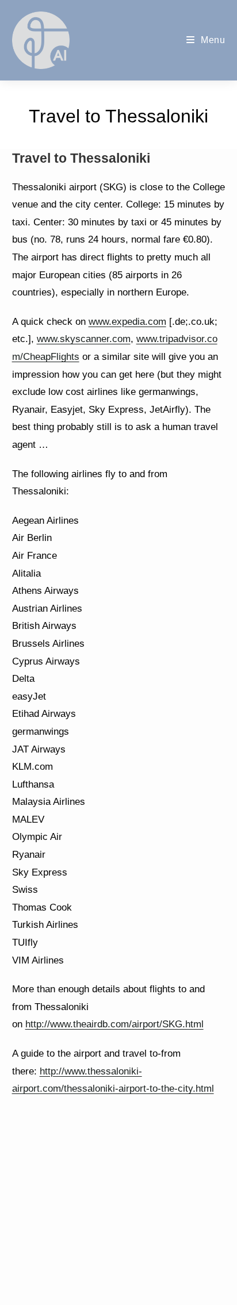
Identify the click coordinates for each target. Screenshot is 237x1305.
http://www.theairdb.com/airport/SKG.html (114, 1024)
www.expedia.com (127, 321)
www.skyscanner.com (84, 338)
